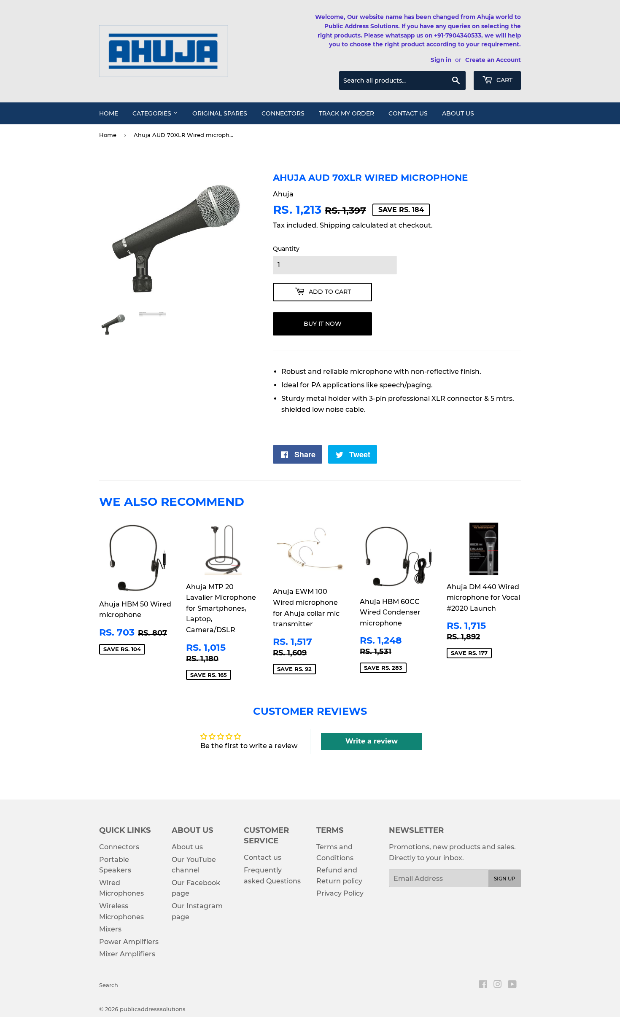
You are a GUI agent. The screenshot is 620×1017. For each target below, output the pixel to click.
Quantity (286, 248)
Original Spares (219, 113)
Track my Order (346, 113)
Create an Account (493, 59)
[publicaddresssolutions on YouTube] (512, 985)
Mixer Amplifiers (127, 954)
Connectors (283, 113)
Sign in (441, 59)
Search (108, 985)
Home (108, 113)
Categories (152, 113)
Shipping (335, 225)
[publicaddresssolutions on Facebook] (483, 985)
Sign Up (504, 878)
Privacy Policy (340, 893)
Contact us (408, 113)
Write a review (371, 741)
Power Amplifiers (129, 942)
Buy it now (323, 323)
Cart (503, 80)
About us (458, 113)
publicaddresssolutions (153, 1009)
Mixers (110, 929)
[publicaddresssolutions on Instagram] (497, 985)
